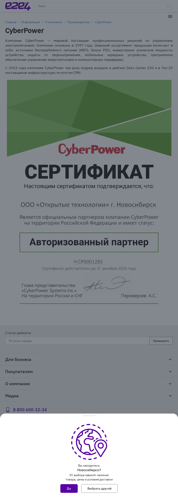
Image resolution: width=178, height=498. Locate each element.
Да (69, 488)
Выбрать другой (99, 488)
